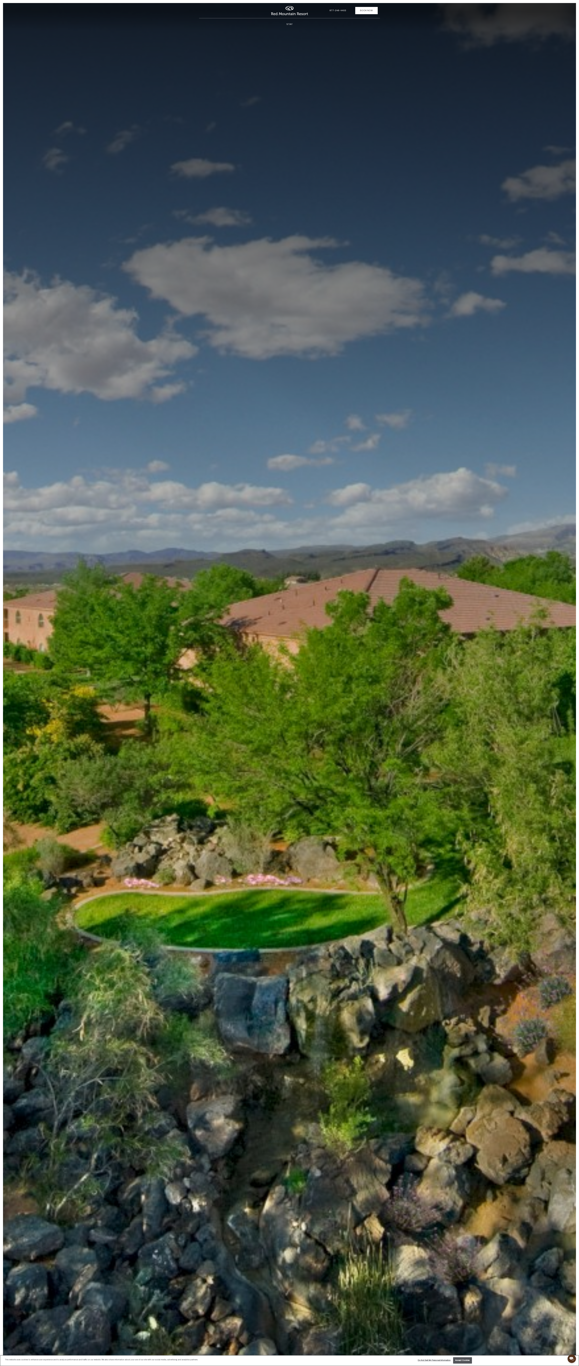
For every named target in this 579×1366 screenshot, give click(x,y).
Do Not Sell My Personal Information (434, 1360)
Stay (289, 24)
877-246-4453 (338, 10)
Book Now (366, 10)
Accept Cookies (462, 1360)
